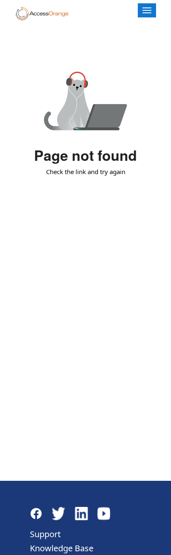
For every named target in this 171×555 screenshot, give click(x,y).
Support (45, 534)
